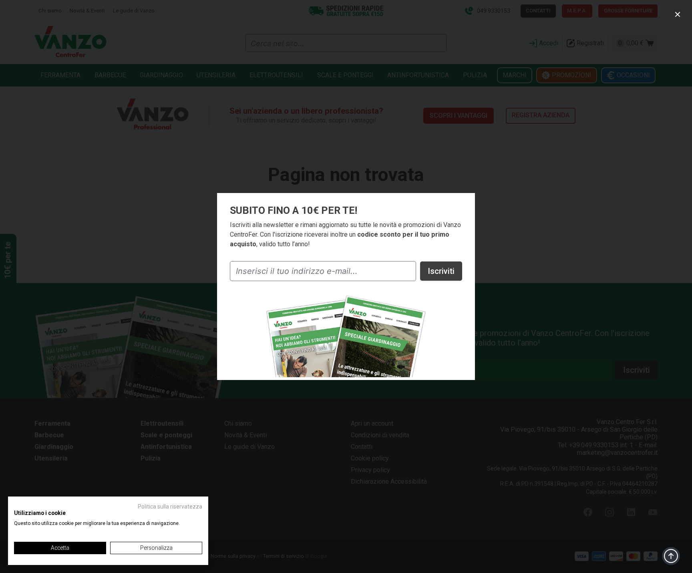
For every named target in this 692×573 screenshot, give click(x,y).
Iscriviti (441, 271)
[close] (677, 14)
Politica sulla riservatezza (170, 506)
